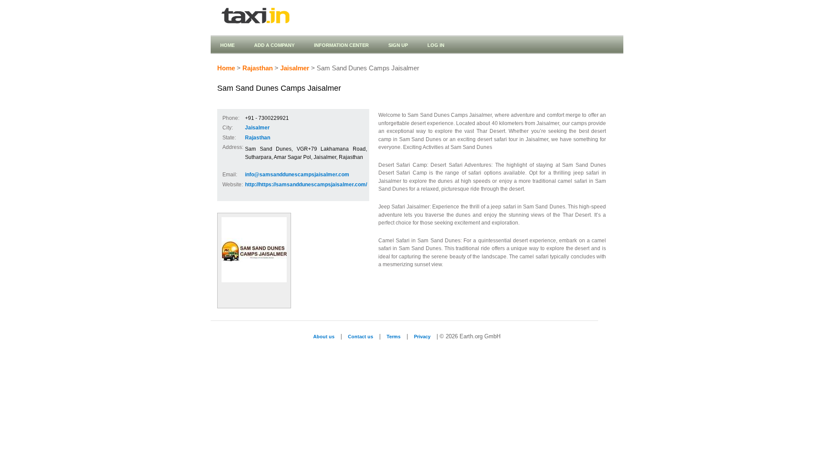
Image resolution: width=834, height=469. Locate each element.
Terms (393, 336)
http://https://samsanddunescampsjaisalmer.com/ (306, 185)
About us (323, 336)
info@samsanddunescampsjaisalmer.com (297, 175)
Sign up (398, 45)
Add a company (274, 45)
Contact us (360, 336)
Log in (435, 45)
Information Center (341, 45)
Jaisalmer (294, 68)
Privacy (422, 336)
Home (227, 45)
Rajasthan (257, 68)
